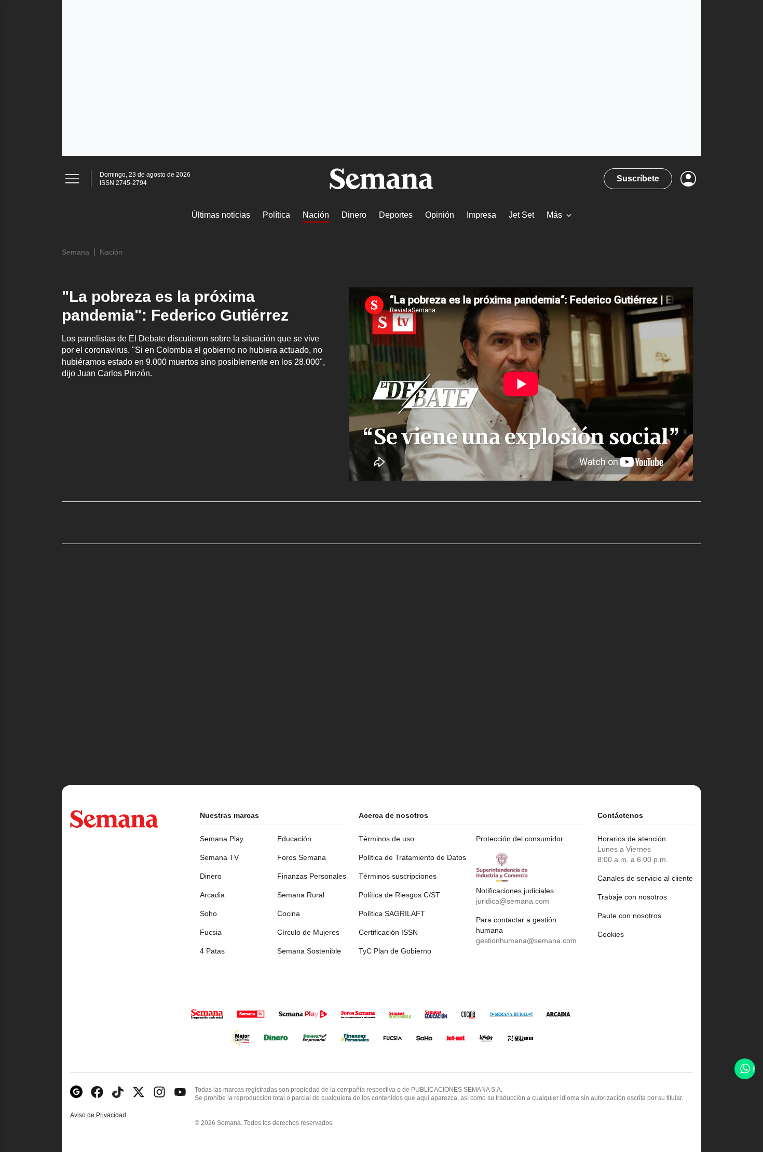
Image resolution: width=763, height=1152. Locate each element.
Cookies (610, 934)
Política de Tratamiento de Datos (412, 857)
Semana (75, 252)
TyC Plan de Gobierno (395, 951)
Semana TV (219, 857)
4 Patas (212, 951)
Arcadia (212, 895)
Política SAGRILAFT (392, 913)
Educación (294, 839)
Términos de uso (386, 839)
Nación (111, 252)
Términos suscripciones (398, 876)
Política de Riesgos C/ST (399, 895)
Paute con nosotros (629, 915)
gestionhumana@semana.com (526, 940)
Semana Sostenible (309, 951)
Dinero (211, 876)
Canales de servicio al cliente (645, 878)
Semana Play (221, 839)
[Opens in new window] (97, 1091)
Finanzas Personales (311, 876)
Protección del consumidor (519, 839)
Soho (208, 913)
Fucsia (211, 932)
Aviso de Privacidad (109, 1115)
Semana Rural (300, 895)
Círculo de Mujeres (308, 932)
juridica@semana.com (512, 901)
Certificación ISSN (388, 932)
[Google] (76, 1091)
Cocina (288, 913)
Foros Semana (301, 857)
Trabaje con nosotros (632, 897)
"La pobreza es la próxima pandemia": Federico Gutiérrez (175, 306)
